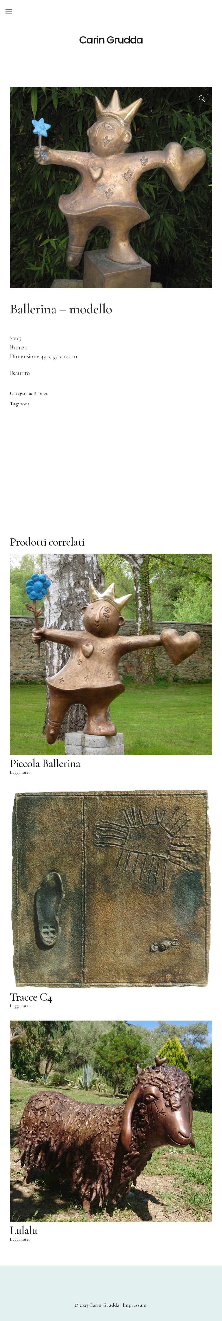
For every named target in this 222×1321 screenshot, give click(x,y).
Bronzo (41, 393)
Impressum (135, 1305)
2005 (24, 403)
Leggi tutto (20, 772)
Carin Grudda (111, 40)
